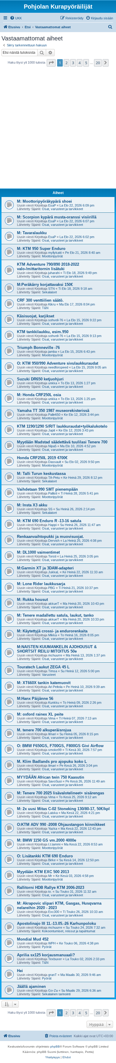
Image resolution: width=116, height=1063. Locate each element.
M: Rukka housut (32, 599)
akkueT (53, 603)
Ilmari (52, 734)
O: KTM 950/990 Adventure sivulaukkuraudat (57, 363)
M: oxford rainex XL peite (40, 714)
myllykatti (55, 252)
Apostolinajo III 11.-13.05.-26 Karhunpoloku (56, 923)
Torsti (52, 556)
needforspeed (58, 367)
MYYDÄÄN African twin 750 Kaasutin (50, 777)
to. (50, 891)
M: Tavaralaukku (32, 233)
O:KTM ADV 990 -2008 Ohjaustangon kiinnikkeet (61, 824)
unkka (52, 383)
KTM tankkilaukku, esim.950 (42, 332)
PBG (51, 588)
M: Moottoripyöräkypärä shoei (44, 201)
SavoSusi (55, 781)
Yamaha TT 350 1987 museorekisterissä (53, 410)
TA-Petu (54, 477)
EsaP (52, 205)
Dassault (54, 462)
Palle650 (54, 414)
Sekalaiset (49, 292)
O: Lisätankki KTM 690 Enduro (45, 856)
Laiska (53, 813)
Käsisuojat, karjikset (35, 316)
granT (52, 975)
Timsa (52, 671)
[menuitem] (16, 18)
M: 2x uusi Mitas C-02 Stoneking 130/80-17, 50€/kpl (63, 809)
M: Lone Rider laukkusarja (41, 584)
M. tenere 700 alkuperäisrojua (44, 730)
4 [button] (80, 62)
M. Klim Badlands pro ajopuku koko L (52, 761)
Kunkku (53, 702)
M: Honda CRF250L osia (39, 395)
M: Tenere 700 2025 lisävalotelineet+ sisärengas (60, 793)
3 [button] (73, 62)
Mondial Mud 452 (32, 939)
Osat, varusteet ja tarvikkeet (62, 209)
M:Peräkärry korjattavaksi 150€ (45, 284)
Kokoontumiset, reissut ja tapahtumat (68, 931)
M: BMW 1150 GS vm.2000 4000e (46, 840)
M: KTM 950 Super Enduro (41, 248)
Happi (52, 525)
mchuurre (55, 655)
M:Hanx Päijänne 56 (35, 698)
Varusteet (49, 674)
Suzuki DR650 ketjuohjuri (40, 379)
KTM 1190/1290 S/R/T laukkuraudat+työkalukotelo (62, 426)
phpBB (55, 1046)
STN (51, 288)
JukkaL (53, 572)
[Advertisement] (58, 129)
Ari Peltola (55, 687)
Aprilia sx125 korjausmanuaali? (46, 955)
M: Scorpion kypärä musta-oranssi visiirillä (56, 217)
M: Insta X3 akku (32, 505)
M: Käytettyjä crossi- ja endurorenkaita (52, 631)
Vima (51, 718)
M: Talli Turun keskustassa (41, 473)
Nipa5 (52, 446)
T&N (45, 308)
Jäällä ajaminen (31, 986)
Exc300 (53, 912)
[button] (51, 62)
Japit (51, 430)
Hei (20, 970)
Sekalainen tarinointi (56, 994)
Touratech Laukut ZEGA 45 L (43, 667)
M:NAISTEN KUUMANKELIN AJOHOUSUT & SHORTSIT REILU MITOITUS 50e (57, 649)
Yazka (52, 828)
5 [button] (86, 62)
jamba (52, 351)
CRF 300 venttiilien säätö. (40, 300)
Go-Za (53, 990)
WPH (52, 943)
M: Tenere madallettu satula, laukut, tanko (55, 615)
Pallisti (52, 493)
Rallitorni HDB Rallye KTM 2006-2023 (50, 887)
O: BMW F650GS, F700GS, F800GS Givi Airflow (60, 746)
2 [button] (66, 62)
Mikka (52, 635)
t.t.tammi (54, 844)
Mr (50, 876)
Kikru (52, 304)
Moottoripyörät (52, 256)
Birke (52, 860)
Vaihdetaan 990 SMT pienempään (47, 489)
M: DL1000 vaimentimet (38, 552)
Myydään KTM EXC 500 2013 (43, 872)
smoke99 (55, 750)
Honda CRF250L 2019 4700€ (42, 458)
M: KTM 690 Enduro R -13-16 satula (49, 521)
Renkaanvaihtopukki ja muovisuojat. (50, 536)
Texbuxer (55, 959)
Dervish (53, 540)
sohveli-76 (55, 320)
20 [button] (98, 62)
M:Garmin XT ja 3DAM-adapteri (45, 568)
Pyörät (46, 947)
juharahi (53, 273)
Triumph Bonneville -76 (38, 347)
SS (50, 509)
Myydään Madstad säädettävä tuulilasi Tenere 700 (62, 442)
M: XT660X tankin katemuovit (43, 683)
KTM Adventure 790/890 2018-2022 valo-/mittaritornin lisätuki (48, 266)
